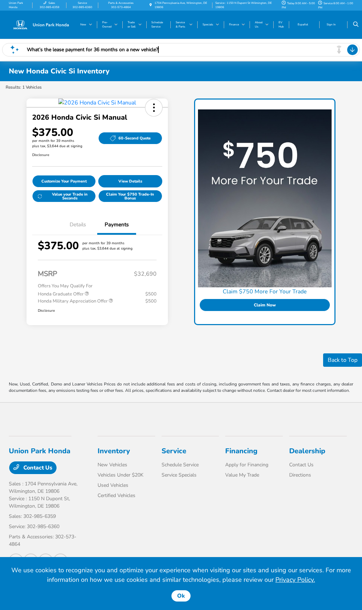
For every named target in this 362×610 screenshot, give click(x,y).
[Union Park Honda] (41, 24)
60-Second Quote (134, 138)
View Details (130, 181)
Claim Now (265, 305)
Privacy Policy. (295, 579)
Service (174, 451)
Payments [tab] (117, 224)
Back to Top (342, 360)
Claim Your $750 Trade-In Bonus (130, 196)
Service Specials (179, 475)
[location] (151, 5)
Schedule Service (180, 464)
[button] (154, 107)
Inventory (114, 451)
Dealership (307, 451)
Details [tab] (78, 224)
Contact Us (37, 468)
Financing (241, 451)
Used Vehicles (113, 485)
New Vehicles (112, 464)
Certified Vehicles (116, 495)
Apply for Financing (246, 464)
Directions (300, 475)
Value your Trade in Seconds (70, 196)
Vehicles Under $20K (121, 475)
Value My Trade (242, 475)
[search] (355, 24)
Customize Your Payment (64, 181)
